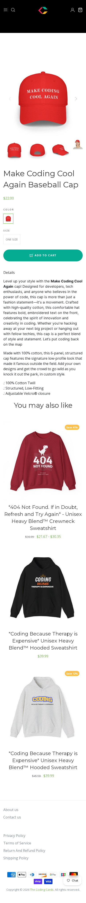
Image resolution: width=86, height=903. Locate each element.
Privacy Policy (14, 835)
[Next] (75, 99)
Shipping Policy (15, 858)
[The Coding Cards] (43, 9)
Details (9, 272)
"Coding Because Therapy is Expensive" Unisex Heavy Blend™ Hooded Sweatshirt (43, 641)
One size (12, 239)
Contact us (12, 817)
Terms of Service (17, 843)
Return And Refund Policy (24, 850)
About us (10, 809)
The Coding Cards (42, 890)
